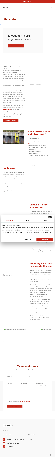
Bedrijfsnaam (10, 383)
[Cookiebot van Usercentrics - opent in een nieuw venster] (47, 217)
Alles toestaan (45, 239)
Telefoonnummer (39, 383)
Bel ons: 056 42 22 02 (27, 1)
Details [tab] (27, 220)
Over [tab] (45, 220)
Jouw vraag (9, 390)
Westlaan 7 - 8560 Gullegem (15, 440)
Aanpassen (26, 239)
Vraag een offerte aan (16, 46)
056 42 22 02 (11, 446)
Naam (29, 376)
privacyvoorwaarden (25, 401)
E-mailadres (24, 383)
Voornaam (9, 376)
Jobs (31, 439)
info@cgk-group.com (13, 443)
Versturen (14, 406)
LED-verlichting (7, 109)
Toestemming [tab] (9, 220)
